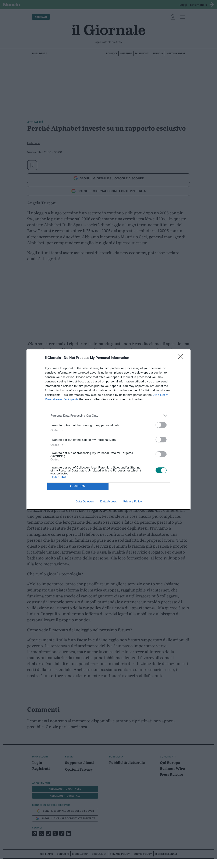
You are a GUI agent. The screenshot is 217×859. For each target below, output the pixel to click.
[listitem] (108, 415)
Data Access (108, 501)
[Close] (182, 358)
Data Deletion (84, 501)
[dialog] (108, 429)
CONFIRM (78, 486)
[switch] (161, 425)
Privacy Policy (132, 501)
